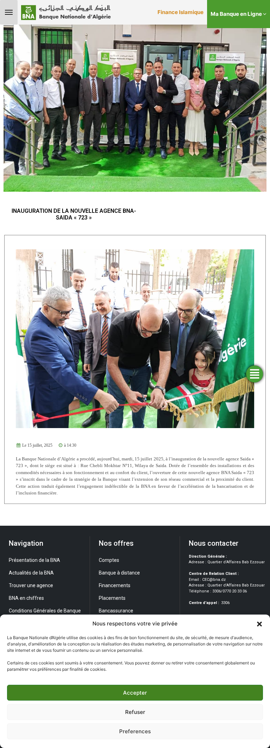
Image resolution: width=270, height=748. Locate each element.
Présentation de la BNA (34, 560)
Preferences (135, 731)
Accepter (135, 692)
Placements (112, 598)
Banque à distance (119, 573)
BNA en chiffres (26, 598)
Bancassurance (116, 611)
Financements (114, 585)
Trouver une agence (31, 585)
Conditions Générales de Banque (45, 611)
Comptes (109, 560)
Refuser (135, 712)
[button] (259, 623)
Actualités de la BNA (31, 573)
